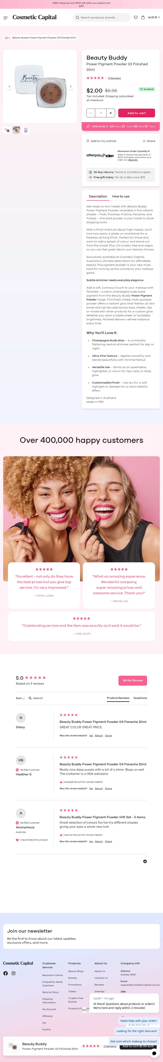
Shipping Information (49, 1001)
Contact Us (101, 978)
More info (133, 160)
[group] (37, 678)
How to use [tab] (120, 196)
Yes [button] (91, 735)
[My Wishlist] (136, 17)
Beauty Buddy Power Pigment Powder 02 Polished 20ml (44, 37)
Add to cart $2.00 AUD (138, 1046)
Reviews (99, 985)
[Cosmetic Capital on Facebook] (5, 973)
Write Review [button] (133, 680)
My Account (49, 1009)
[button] (120, 78)
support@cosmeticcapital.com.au (140, 985)
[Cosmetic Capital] (34, 17)
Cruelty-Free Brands (75, 1000)
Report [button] (99, 735)
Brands (72, 978)
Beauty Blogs (76, 971)
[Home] (5, 37)
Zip (44, 1023)
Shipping (112, 96)
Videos (72, 991)
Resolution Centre (52, 975)
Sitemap (100, 991)
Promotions (75, 985)
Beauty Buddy (107, 58)
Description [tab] (98, 196)
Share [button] (108, 735)
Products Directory (79, 1008)
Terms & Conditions (128, 172)
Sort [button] (19, 698)
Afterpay (47, 1016)
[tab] (118, 699)
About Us (100, 971)
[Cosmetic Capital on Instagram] (13, 973)
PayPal (46, 1029)
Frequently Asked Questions (52, 984)
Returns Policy (50, 992)
